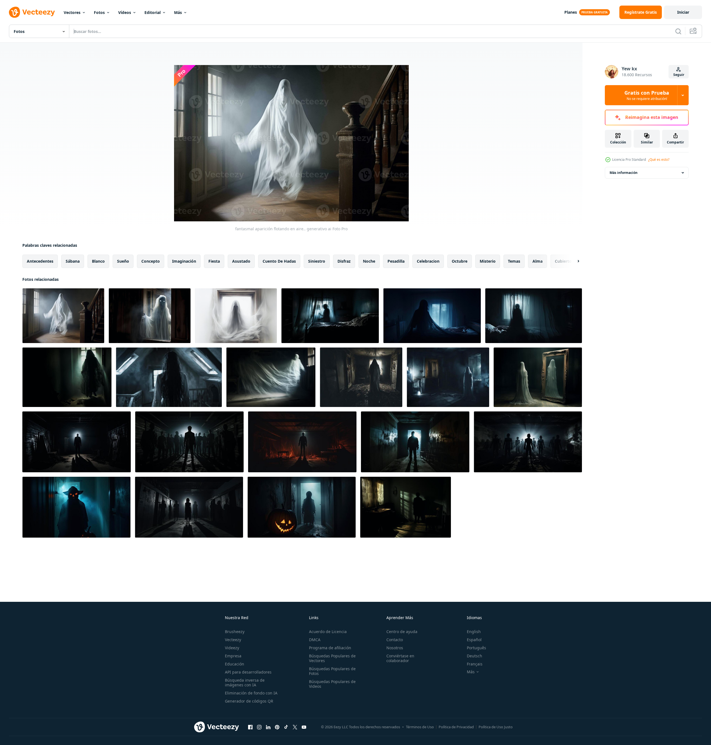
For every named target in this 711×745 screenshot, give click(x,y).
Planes (570, 12)
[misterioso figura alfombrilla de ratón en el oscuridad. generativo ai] (66, 377)
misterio (488, 261)
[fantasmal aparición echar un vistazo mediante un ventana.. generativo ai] (150, 315)
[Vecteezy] (32, 12)
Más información (624, 172)
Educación (234, 664)
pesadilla (396, 261)
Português (476, 647)
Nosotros (394, 647)
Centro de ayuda (401, 631)
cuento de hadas (279, 261)
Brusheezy (234, 631)
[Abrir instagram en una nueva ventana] (259, 727)
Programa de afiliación (330, 647)
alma (537, 261)
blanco (98, 261)
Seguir (678, 74)
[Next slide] (573, 261)
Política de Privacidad (456, 726)
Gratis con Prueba (646, 95)
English (474, 631)
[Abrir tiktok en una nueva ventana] (286, 727)
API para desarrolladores (248, 672)
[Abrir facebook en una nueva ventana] (250, 727)
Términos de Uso (420, 726)
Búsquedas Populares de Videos (332, 684)
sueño (123, 261)
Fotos (99, 12)
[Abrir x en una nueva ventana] (295, 727)
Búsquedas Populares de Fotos (332, 671)
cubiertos (564, 261)
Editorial (152, 12)
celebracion (428, 261)
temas (514, 261)
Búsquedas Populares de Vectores (332, 658)
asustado (241, 261)
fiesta (214, 261)
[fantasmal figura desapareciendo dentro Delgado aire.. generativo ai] (270, 377)
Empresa (233, 655)
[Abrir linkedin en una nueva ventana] (268, 727)
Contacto (394, 639)
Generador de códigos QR (249, 701)
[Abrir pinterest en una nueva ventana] (277, 727)
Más (178, 12)
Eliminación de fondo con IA (251, 693)
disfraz (344, 261)
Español (474, 639)
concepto (150, 261)
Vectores (72, 12)
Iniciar (683, 12)
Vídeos (124, 12)
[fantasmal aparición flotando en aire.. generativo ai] (63, 315)
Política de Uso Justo (496, 726)
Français (474, 664)
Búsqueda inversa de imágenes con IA (245, 682)
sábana (73, 261)
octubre (459, 261)
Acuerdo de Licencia (328, 631)
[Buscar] (678, 31)
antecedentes (40, 261)
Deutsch (474, 655)
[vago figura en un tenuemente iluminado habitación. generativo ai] (405, 507)
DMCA (314, 639)
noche (369, 261)
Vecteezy (233, 639)
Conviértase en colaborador (400, 658)
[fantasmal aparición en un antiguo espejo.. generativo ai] (538, 377)
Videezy (232, 647)
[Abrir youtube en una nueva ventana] (304, 727)
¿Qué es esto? (658, 159)
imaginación (184, 261)
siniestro (316, 261)
